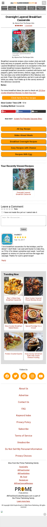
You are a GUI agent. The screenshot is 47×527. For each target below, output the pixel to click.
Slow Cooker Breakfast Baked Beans (13, 327)
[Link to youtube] (40, 376)
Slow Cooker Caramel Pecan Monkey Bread (33, 299)
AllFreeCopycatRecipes (23, 483)
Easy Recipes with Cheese (23, 148)
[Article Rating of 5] (19, 25)
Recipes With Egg (23, 154)
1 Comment (28, 25)
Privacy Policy (23, 422)
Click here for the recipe (23, 97)
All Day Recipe (23, 129)
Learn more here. (23, 501)
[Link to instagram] (32, 376)
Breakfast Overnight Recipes (23, 141)
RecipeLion (23, 480)
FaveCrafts (23, 467)
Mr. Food (23, 477)
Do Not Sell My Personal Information (23, 449)
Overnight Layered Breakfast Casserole (23, 193)
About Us (23, 388)
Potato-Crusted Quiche (13, 354)
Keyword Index (23, 415)
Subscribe (23, 429)
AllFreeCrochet (23, 470)
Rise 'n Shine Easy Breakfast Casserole (13, 299)
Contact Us (23, 402)
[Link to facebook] (7, 376)
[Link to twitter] (15, 376)
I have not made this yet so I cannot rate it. (20, 212)
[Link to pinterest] (24, 376)
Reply (3, 260)
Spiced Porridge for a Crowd (33, 327)
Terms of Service (23, 435)
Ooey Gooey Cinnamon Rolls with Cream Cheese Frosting (33, 355)
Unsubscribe (23, 442)
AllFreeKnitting (23, 473)
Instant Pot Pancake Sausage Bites (28, 119)
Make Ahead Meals (23, 135)
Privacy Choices (23, 455)
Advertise (23, 395)
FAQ (23, 408)
